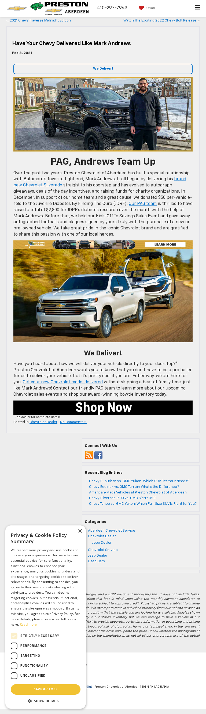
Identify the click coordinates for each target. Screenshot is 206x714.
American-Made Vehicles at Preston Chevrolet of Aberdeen (138, 492)
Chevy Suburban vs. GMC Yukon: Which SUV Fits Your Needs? (139, 481)
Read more (28, 624)
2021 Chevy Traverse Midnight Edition (40, 20)
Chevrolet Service (103, 550)
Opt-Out (86, 686)
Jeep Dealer (102, 542)
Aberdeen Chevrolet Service (111, 530)
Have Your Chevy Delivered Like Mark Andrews (71, 43)
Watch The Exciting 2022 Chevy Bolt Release (159, 20)
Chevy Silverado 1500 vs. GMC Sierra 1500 (123, 498)
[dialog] (45, 617)
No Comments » (73, 422)
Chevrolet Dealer (43, 422)
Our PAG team (143, 204)
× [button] (80, 531)
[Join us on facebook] (98, 455)
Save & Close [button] (46, 689)
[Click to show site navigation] (197, 8)
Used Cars (96, 561)
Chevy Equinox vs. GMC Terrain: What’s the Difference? (134, 487)
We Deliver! (103, 68)
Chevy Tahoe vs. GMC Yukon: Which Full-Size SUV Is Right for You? (143, 504)
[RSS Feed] (89, 455)
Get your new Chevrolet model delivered (63, 382)
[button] (45, 700)
